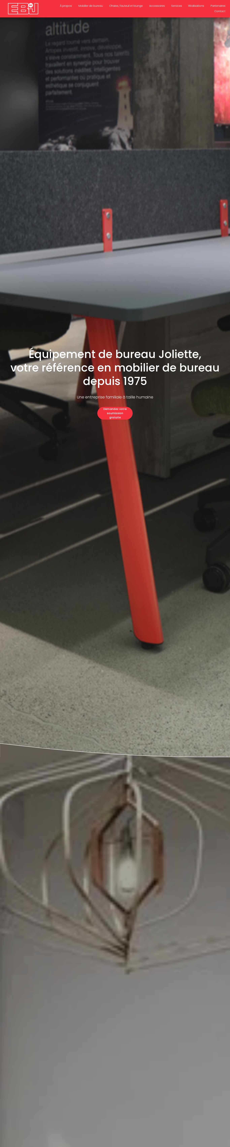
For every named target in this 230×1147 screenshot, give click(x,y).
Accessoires (157, 6)
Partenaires (218, 6)
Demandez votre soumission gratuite (115, 413)
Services (176, 6)
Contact (219, 11)
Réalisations (196, 6)
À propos (66, 6)
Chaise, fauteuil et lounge (126, 6)
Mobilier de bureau (90, 6)
